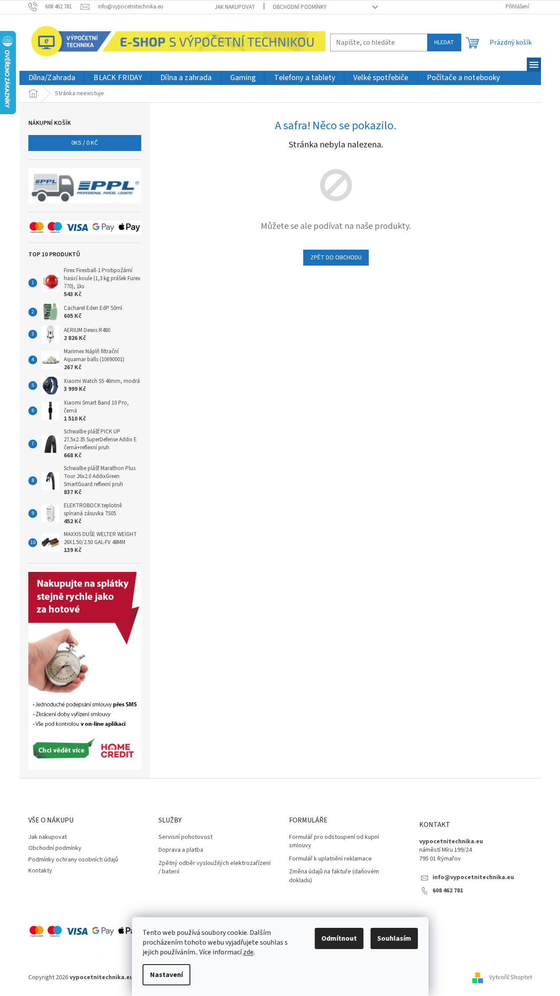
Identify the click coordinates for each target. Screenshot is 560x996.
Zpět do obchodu (336, 257)
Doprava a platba (180, 850)
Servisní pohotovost (185, 837)
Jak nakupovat (235, 7)
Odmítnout (339, 938)
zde (248, 952)
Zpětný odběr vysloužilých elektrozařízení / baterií (214, 867)
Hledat (444, 42)
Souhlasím (394, 938)
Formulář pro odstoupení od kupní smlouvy (334, 841)
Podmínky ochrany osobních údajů (73, 859)
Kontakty (40, 870)
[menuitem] (52, 78)
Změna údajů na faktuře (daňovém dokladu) (334, 876)
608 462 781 (448, 891)
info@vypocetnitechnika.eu (473, 877)
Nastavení (166, 975)
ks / (84, 143)
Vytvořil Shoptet (510, 977)
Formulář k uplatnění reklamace (330, 859)
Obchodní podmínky (300, 7)
